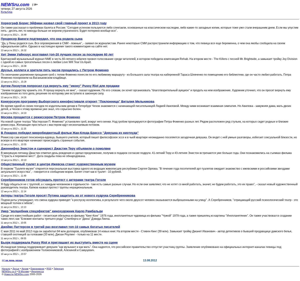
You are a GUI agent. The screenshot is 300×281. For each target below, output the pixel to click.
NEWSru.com (15, 4)
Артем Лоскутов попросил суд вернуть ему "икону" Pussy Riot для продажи (60, 86)
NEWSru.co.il (9, 271)
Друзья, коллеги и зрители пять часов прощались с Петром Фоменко (55, 70)
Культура (6, 11)
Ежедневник (37, 268)
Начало (6, 268)
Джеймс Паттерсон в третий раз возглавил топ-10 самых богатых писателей (60, 227)
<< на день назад (12, 260)
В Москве (23, 271)
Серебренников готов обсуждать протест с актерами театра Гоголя (53, 180)
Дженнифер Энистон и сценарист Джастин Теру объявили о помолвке (56, 148)
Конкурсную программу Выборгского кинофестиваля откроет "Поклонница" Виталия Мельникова (77, 101)
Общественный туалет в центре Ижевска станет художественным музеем (58, 164)
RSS (49, 268)
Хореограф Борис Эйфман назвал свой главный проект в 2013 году (54, 23)
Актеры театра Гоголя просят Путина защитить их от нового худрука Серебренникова (68, 195)
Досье (15, 268)
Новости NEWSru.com (16, 274)
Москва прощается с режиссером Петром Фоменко (40, 117)
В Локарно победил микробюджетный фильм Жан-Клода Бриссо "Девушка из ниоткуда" (70, 133)
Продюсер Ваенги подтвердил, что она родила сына (41, 39)
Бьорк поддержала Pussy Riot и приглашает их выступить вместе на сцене (59, 242)
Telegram (59, 268)
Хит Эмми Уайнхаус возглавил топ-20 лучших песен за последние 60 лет (57, 54)
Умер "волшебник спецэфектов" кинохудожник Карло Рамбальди (52, 211)
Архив (25, 268)
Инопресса (37, 271)
